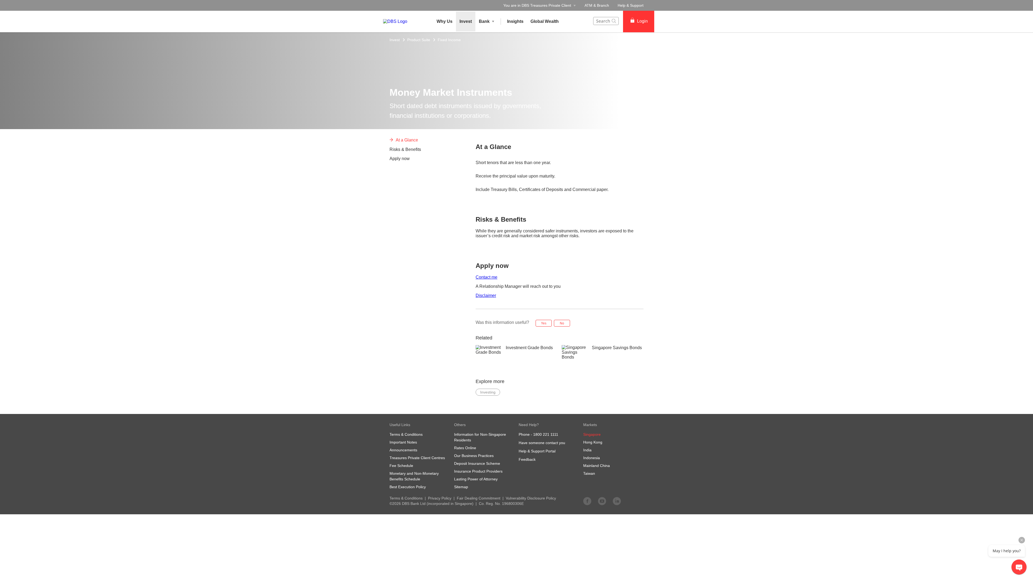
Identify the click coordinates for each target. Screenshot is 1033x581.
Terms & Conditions (406, 498)
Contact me (486, 277)
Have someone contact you (542, 443)
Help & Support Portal (537, 451)
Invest (395, 40)
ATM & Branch (597, 5)
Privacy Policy (439, 498)
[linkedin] (617, 501)
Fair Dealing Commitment (478, 498)
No (562, 323)
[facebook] (587, 501)
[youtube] (602, 501)
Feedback (527, 459)
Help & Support (630, 5)
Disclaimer (486, 295)
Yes (543, 323)
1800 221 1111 (545, 434)
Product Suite (418, 40)
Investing (488, 392)
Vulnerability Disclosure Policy (531, 498)
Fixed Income (449, 40)
